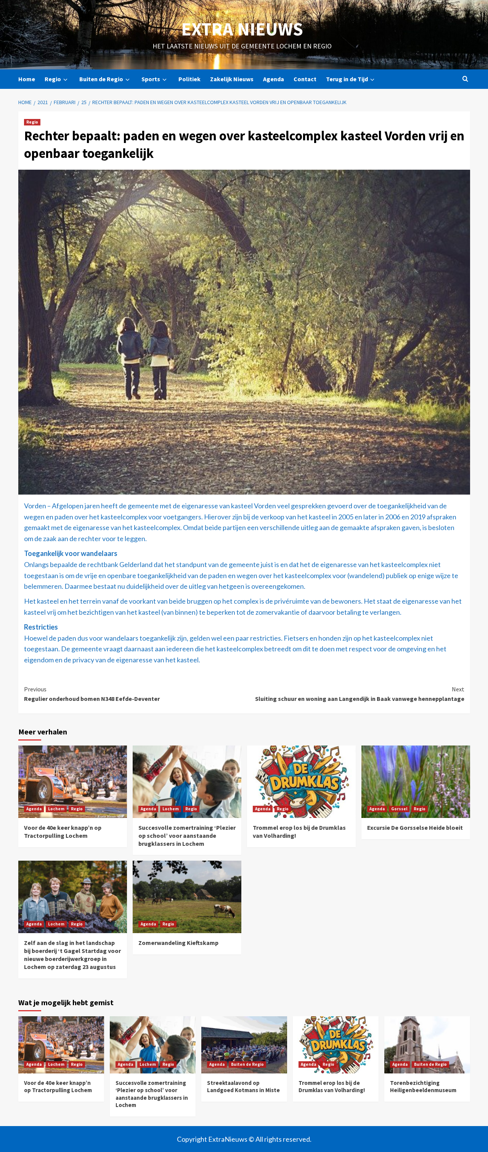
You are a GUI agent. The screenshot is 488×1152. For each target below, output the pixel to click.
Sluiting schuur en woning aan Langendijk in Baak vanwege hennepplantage (359, 694)
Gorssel (399, 808)
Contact (305, 79)
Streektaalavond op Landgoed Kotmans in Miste (243, 1086)
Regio (53, 79)
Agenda (273, 79)
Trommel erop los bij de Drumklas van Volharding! (332, 1086)
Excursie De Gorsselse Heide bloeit (415, 827)
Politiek (189, 79)
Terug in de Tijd (347, 79)
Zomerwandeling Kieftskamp (178, 942)
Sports (150, 79)
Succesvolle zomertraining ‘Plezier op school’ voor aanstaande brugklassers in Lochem (187, 835)
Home (26, 79)
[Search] (465, 79)
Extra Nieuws (242, 29)
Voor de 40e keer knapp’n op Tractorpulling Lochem (62, 831)
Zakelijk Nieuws (232, 79)
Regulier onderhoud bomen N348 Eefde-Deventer (92, 694)
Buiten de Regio (101, 79)
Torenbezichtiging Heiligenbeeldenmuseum (423, 1086)
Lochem (56, 808)
